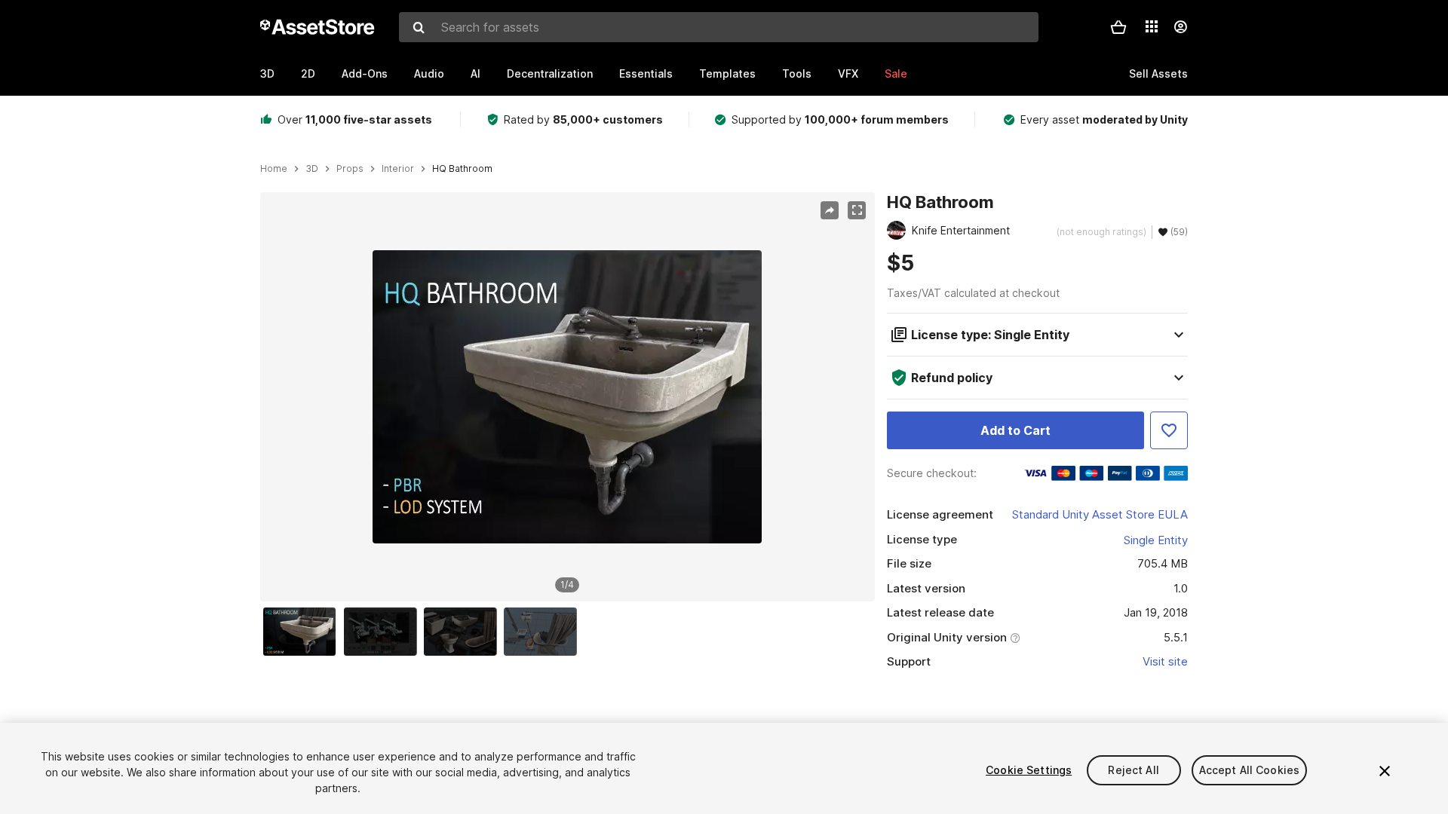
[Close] (1385, 771)
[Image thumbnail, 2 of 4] (384, 631)
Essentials (646, 73)
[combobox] (718, 27)
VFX (848, 73)
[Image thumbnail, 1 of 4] (303, 631)
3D (267, 73)
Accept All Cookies (1249, 770)
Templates (727, 73)
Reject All (1133, 770)
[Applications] (1152, 26)
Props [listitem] (350, 169)
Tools (796, 73)
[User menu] (1180, 27)
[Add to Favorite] (1169, 430)
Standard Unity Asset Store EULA (1100, 514)
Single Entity (1156, 540)
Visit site (1165, 661)
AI (475, 73)
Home (273, 169)
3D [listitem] (311, 169)
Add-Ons (365, 73)
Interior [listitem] (398, 169)
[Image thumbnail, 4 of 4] (544, 631)
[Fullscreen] (857, 210)
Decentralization (550, 73)
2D (308, 73)
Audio (429, 73)
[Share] (830, 210)
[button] (1118, 27)
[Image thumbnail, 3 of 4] (464, 631)
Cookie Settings (1029, 770)
